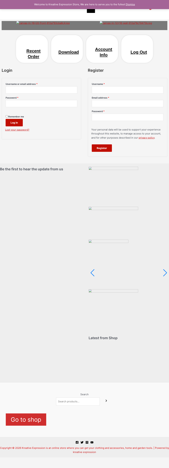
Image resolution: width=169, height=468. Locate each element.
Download (68, 52)
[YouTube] (91, 442)
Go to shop (26, 419)
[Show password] (11, 109)
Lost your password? (17, 129)
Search (84, 394)
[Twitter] (82, 442)
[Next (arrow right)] (15, 465)
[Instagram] (86, 442)
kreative (77, 452)
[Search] (106, 401)
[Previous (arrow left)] (5, 465)
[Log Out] (139, 45)
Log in (14, 122)
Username (103, 83)
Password (17, 97)
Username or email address (27, 83)
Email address (105, 97)
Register (102, 148)
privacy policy (146, 137)
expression (89, 452)
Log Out (139, 52)
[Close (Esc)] (37, 460)
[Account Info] (104, 42)
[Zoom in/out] (5, 460)
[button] (4, 23)
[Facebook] (77, 442)
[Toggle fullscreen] (15, 460)
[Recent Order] (33, 44)
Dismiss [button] (130, 4)
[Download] (69, 45)
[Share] (26, 460)
